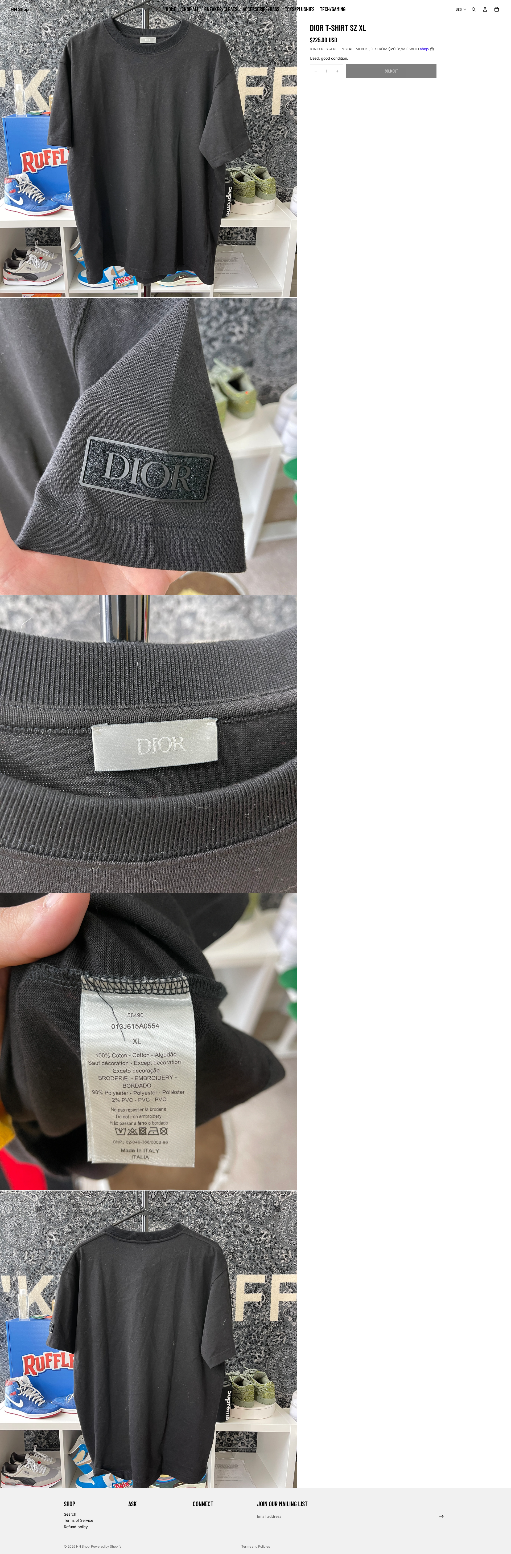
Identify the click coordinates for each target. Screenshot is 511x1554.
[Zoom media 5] (148, 1339)
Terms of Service (78, 1520)
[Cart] (496, 9)
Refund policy (76, 1526)
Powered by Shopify (106, 1546)
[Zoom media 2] (148, 446)
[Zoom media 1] (148, 148)
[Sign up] (441, 1516)
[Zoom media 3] (148, 744)
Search (70, 1514)
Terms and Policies (255, 1546)
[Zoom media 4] (148, 1041)
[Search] (474, 9)
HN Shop (82, 1546)
